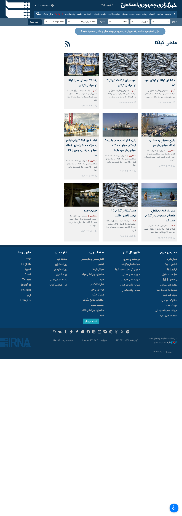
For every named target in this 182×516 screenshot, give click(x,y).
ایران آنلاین (61, 275)
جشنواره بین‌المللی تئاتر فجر (93, 312)
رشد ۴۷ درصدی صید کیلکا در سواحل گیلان (82, 83)
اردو (29, 295)
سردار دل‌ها (98, 269)
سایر (39, 14)
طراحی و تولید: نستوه (162, 342)
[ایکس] (122, 332)
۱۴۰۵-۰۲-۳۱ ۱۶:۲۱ (87, 176)
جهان (138, 14)
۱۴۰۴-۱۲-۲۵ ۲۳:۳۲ (165, 238)
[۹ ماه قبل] (81, 195)
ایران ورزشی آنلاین (58, 285)
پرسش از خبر (97, 290)
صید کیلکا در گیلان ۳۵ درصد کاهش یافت (123, 213)
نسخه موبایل (91, 321)
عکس (79, 14)
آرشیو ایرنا (172, 269)
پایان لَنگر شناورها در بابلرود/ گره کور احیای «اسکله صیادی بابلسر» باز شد (120, 145)
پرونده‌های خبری (131, 259)
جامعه (132, 14)
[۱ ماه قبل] (81, 65)
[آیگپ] (99, 332)
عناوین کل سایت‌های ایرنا (127, 269)
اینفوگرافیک (98, 295)
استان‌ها (87, 14)
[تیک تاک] (71, 332)
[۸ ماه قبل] (120, 195)
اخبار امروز (34, 22)
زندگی (45, 14)
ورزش (145, 14)
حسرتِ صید (90, 210)
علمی (103, 14)
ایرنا (148, 5)
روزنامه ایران (61, 264)
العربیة (28, 269)
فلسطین (96, 14)
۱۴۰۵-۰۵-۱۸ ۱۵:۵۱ (126, 102)
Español (25, 285)
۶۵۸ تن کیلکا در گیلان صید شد (159, 83)
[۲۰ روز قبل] (120, 65)
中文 (28, 259)
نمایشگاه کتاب (97, 285)
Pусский (26, 290)
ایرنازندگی (62, 259)
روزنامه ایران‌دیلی (58, 280)
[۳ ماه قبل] (159, 125)
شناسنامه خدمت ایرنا (166, 290)
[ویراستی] (82, 332)
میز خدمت (172, 305)
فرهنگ (125, 14)
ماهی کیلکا (166, 43)
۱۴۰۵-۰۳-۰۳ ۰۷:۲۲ (126, 171)
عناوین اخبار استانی (131, 275)
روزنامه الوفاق (60, 269)
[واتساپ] (54, 332)
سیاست (160, 14)
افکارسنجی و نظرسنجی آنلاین (92, 261)
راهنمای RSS (170, 280)
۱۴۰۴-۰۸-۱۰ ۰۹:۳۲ (87, 231)
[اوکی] (65, 332)
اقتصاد (152, 14)
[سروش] (88, 332)
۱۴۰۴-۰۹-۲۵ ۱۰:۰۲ (126, 236)
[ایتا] (94, 332)
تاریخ (174, 22)
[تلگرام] (127, 332)
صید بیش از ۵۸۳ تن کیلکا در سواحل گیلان (121, 83)
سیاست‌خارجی (114, 14)
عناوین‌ (168, 14)
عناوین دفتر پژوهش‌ (130, 285)
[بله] (105, 332)
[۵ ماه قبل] (159, 195)
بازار (51, 14)
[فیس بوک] (76, 332)
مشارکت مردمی (169, 300)
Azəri (28, 275)
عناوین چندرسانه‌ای (131, 290)
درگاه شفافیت (170, 295)
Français (25, 300)
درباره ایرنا (172, 259)
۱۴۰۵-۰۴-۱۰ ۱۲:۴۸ (87, 106)
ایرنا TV (58, 14)
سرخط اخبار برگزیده (130, 264)
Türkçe (26, 280)
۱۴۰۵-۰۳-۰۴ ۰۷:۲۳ (165, 166)
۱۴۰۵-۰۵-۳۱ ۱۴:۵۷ (165, 102)
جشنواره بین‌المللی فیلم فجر (93, 277)
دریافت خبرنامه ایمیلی (166, 311)
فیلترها (102, 22)
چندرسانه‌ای (70, 14)
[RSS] (68, 44)
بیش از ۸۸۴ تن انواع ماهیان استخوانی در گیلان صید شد (160, 215)
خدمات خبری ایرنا (168, 316)
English (26, 264)
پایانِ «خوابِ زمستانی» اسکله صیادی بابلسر (162, 143)
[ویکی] (59, 332)
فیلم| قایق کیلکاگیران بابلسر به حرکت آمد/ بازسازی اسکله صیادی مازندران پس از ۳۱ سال (81, 148)
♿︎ (174, 507)
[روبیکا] (116, 332)
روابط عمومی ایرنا (168, 285)
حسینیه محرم (97, 305)
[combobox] (160, 21)
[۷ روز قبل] (159, 65)
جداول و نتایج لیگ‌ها (93, 300)
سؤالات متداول (169, 275)
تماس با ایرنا (171, 264)
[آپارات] (110, 332)
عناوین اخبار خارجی (130, 280)
